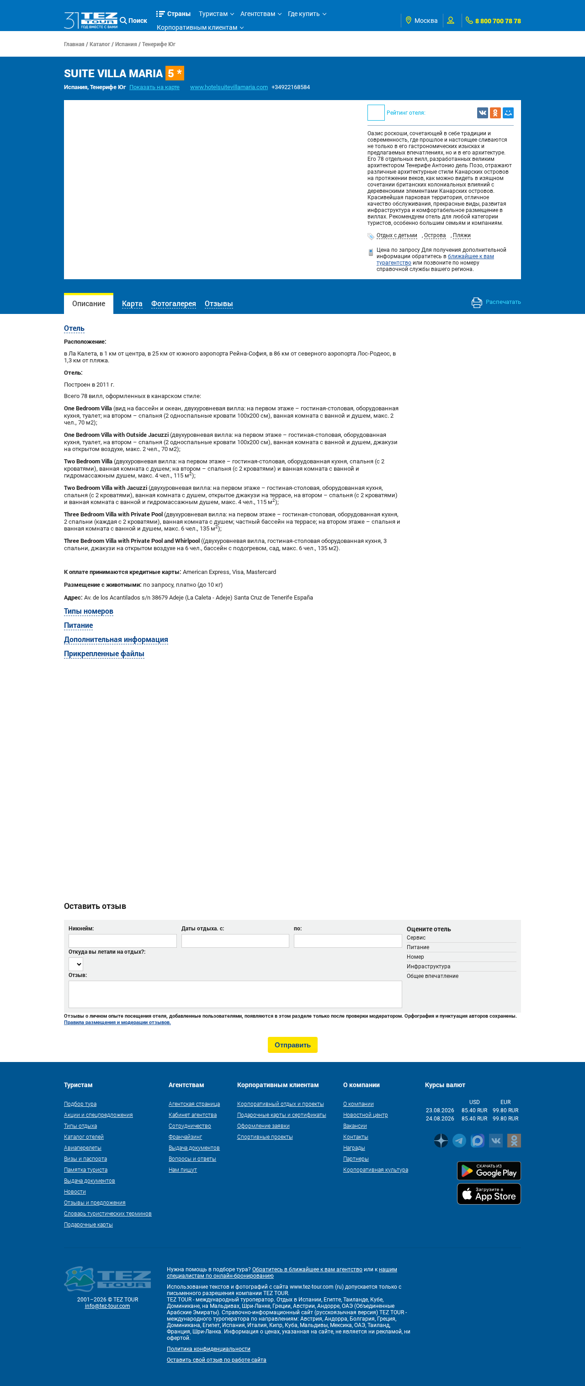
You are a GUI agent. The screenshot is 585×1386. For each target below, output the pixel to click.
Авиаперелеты (82, 1147)
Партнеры (356, 1158)
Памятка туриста (85, 1169)
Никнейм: (81, 928)
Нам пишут (183, 1169)
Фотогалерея (173, 303)
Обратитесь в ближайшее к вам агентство (307, 1269)
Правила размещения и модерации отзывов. (117, 1022)
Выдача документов (89, 1180)
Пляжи (462, 235)
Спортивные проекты (265, 1136)
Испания (126, 44)
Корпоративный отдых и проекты (280, 1103)
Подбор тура (80, 1103)
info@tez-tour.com (107, 1306)
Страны (179, 13)
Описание (88, 303)
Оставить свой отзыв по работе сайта (216, 1360)
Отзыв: (78, 974)
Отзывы (219, 303)
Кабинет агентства (193, 1114)
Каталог (100, 44)
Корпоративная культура (375, 1169)
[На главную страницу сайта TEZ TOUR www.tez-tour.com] (90, 20)
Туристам (213, 13)
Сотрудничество (190, 1125)
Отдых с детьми (397, 235)
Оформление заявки (263, 1125)
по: (298, 928)
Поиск (137, 20)
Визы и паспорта (85, 1158)
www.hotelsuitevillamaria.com (229, 87)
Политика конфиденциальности (208, 1349)
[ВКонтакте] (482, 112)
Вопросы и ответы (192, 1158)
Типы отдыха (80, 1125)
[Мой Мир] (508, 112)
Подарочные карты (88, 1224)
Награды (354, 1147)
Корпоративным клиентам (197, 27)
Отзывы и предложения (95, 1202)
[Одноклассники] (495, 112)
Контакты (355, 1136)
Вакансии (355, 1125)
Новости (75, 1191)
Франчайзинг (185, 1136)
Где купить (304, 13)
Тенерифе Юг (159, 44)
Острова (435, 235)
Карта (132, 303)
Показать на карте (154, 87)
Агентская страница (194, 1103)
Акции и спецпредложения (98, 1114)
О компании (358, 1103)
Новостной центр (365, 1114)
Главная (74, 44)
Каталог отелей (84, 1136)
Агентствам (257, 13)
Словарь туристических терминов (108, 1213)
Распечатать (502, 301)
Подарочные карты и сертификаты (281, 1114)
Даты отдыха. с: (202, 928)
